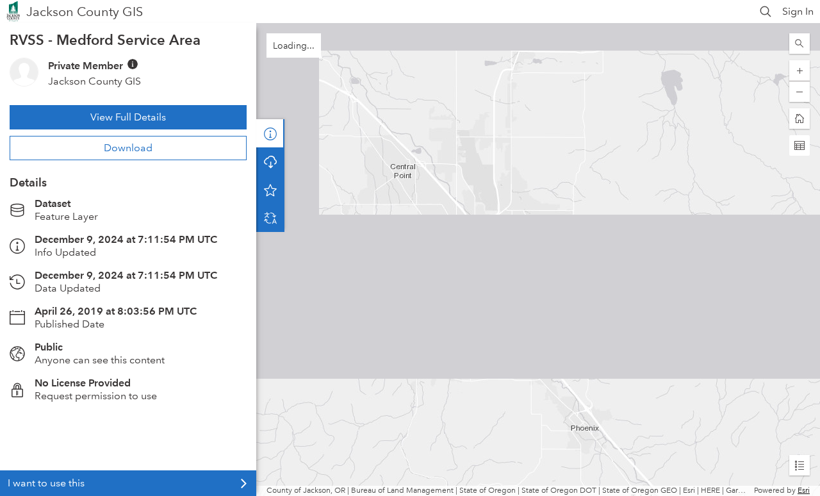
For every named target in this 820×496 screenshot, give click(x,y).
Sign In (798, 11)
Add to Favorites (270, 190)
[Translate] (270, 218)
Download (128, 148)
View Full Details (128, 117)
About (270, 133)
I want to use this (46, 483)
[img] (132, 64)
